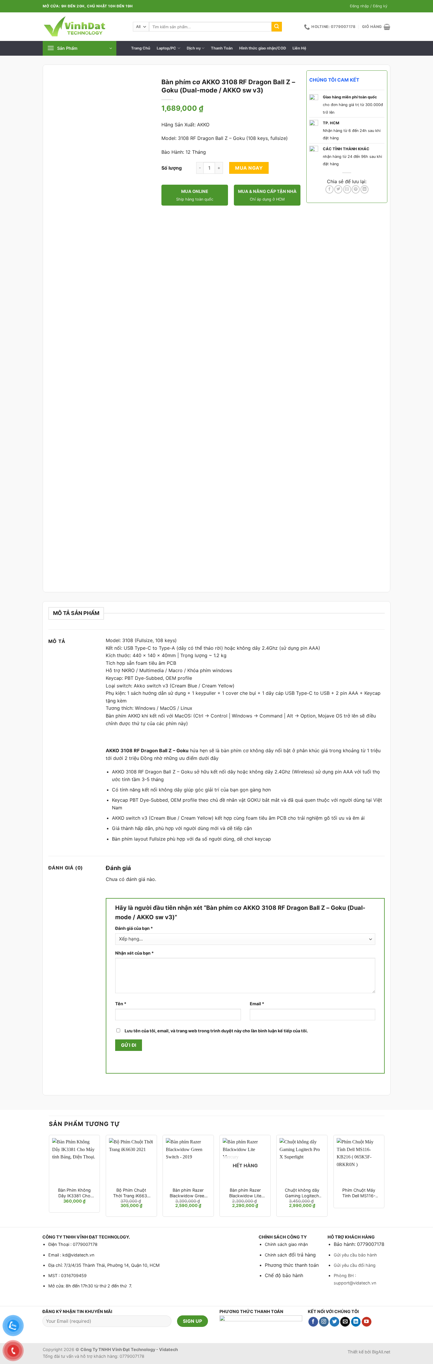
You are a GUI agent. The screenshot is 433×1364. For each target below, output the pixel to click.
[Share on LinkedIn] (364, 189)
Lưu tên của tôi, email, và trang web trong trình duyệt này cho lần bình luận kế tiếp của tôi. (216, 1030)
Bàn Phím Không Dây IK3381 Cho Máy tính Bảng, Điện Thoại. (74, 1193)
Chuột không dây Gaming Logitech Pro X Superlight (302, 1193)
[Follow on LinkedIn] (356, 1322)
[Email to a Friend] (347, 189)
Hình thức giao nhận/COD (262, 48)
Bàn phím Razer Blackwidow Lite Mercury (245, 1193)
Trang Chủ (140, 48)
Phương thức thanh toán (292, 1265)
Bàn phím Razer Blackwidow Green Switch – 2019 (188, 1193)
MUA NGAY (249, 168)
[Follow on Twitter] (334, 1322)
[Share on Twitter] (338, 189)
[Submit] (277, 27)
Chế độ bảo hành (284, 1275)
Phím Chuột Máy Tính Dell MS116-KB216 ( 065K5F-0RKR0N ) (359, 1193)
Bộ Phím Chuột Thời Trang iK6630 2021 (131, 1193)
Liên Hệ (299, 48)
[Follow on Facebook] (313, 1322)
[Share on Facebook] (329, 189)
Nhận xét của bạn (134, 952)
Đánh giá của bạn (134, 928)
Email (257, 1003)
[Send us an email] (345, 1322)
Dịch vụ (194, 48)
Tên (120, 1003)
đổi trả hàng (301, 1255)
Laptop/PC (166, 48)
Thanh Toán (222, 48)
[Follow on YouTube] (366, 1322)
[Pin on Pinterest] (356, 189)
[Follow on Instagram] (324, 1322)
